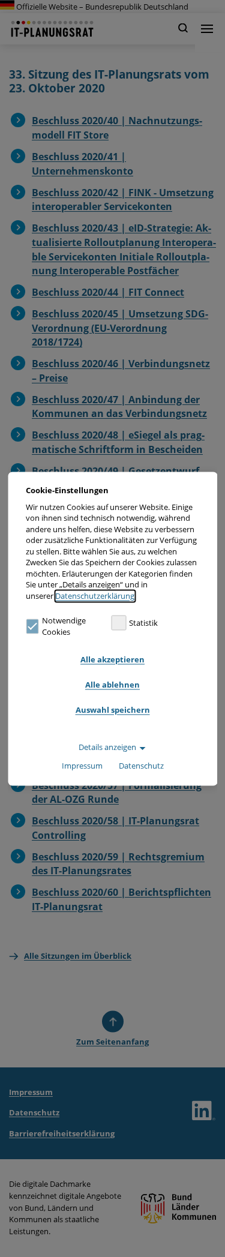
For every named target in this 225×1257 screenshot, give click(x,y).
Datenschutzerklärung (94, 595)
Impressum (82, 765)
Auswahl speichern (113, 710)
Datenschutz (141, 765)
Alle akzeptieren (112, 660)
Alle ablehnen (112, 685)
